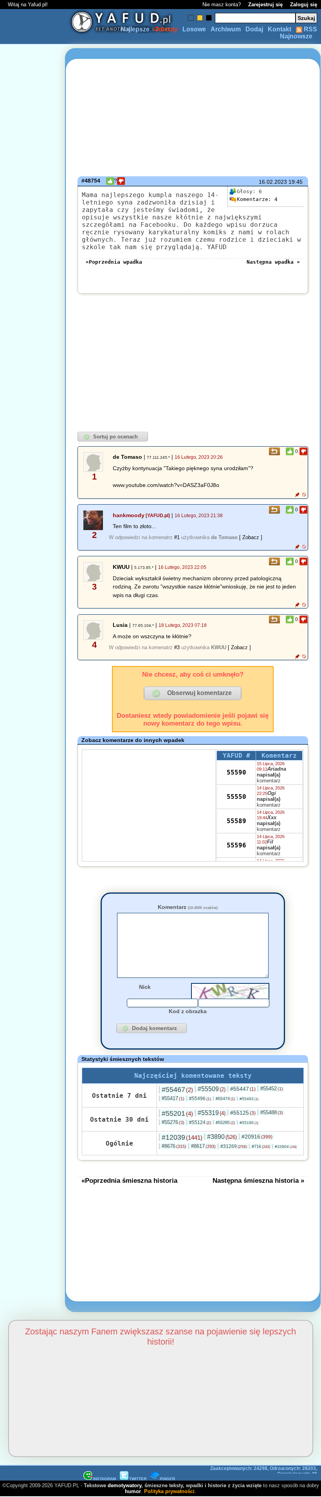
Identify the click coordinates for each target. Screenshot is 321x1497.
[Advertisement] (34, 748)
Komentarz (188, 907)
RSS (309, 29)
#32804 (286, 1146)
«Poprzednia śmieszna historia (129, 1180)
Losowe (194, 29)
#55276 (173, 1122)
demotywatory (124, 1485)
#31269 (233, 1146)
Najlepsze (135, 29)
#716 (261, 1146)
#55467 (177, 1089)
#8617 (203, 1146)
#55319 (211, 1113)
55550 (236, 796)
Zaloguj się (303, 4)
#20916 (257, 1136)
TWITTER (137, 1479)
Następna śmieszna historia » (258, 1180)
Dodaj (254, 29)
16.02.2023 (273, 182)
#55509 (211, 1089)
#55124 (200, 1122)
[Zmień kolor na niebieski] (191, 18)
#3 (177, 647)
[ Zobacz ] (250, 537)
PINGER (167, 1479)
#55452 (271, 1089)
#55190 (249, 1122)
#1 (177, 537)
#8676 (174, 1146)
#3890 (222, 1136)
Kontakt (279, 29)
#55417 (173, 1098)
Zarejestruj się (265, 4)
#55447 (243, 1089)
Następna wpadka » (273, 262)
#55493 (249, 1099)
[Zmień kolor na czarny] (209, 18)
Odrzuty (166, 29)
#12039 (182, 1137)
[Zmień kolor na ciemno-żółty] (200, 18)
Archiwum (226, 29)
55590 (236, 772)
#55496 (200, 1098)
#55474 (225, 1098)
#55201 (177, 1113)
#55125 (243, 1113)
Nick (145, 987)
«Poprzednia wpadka (114, 262)
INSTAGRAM (104, 1479)
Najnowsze (296, 36)
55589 (236, 821)
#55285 (225, 1122)
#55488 (271, 1112)
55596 (236, 845)
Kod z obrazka (188, 1011)
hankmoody (128, 515)
